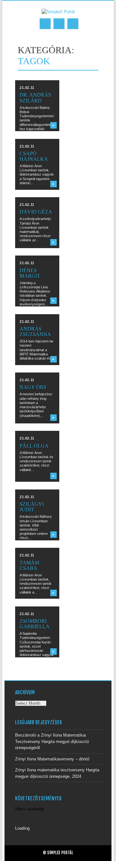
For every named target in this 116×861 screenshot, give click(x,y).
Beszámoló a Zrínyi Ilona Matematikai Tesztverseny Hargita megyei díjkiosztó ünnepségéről (52, 741)
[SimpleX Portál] (58, 11)
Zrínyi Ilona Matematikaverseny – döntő (52, 759)
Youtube (58, 23)
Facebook (45, 23)
